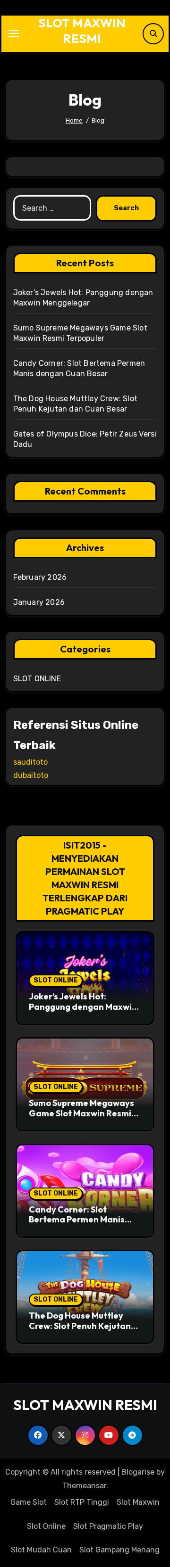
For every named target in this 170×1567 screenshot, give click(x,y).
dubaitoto (30, 775)
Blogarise (137, 1472)
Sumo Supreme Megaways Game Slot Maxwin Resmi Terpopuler (81, 1113)
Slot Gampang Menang (119, 1549)
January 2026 (39, 602)
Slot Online (46, 1526)
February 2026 (40, 577)
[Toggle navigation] (13, 33)
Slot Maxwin (138, 1502)
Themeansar (84, 1485)
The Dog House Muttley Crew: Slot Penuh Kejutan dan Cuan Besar (80, 1325)
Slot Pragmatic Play (108, 1526)
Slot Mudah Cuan (41, 1549)
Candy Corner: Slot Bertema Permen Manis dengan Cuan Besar (77, 1219)
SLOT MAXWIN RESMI (82, 30)
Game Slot (28, 1502)
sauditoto (30, 762)
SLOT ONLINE (37, 678)
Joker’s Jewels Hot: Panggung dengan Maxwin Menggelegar (83, 1006)
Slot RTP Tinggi (81, 1502)
